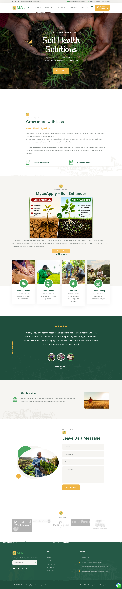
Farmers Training (98, 291)
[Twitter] (18, 568)
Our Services (61, 8)
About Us (38, 8)
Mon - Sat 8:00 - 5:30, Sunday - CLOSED (100, 1)
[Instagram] (22, 568)
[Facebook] (13, 568)
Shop (82, 8)
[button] (9, 50)
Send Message (71, 487)
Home (28, 8)
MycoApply (48, 8)
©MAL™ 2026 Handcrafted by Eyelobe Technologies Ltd (29, 585)
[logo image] (18, 8)
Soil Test (73, 291)
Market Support (23, 291)
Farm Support (48, 291)
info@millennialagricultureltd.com (77, 1)
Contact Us (73, 8)
